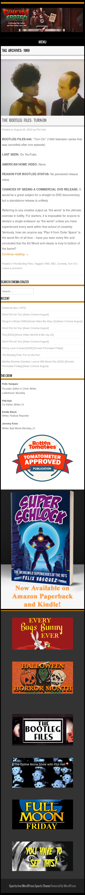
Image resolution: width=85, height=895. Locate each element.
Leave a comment (12, 268)
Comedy (61, 263)
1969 (47, 263)
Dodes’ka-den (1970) (14, 307)
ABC (53, 263)
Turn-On (72, 263)
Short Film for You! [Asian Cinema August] (25, 314)
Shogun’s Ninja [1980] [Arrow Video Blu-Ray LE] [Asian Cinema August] (42, 321)
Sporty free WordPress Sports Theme (29, 886)
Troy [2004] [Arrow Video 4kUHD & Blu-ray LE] (28, 334)
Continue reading (15, 254)
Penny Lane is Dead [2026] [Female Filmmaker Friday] (32, 348)
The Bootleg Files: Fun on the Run (21, 355)
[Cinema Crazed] (42, 31)
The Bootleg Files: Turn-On (24, 120)
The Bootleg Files (23, 263)
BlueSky (20, 393)
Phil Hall (41, 129)
